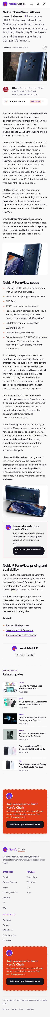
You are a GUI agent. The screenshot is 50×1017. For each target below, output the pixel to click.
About (21, 1009)
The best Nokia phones (17, 625)
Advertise (7, 940)
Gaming (6, 877)
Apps (29, 892)
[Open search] (38, 4)
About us (7, 920)
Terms (14, 1009)
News (5, 887)
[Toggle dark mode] (44, 4)
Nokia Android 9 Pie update (19, 630)
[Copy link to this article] (44, 47)
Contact (6, 925)
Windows (31, 882)
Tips (28, 887)
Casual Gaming (10, 882)
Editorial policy (9, 935)
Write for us (8, 930)
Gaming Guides (10, 892)
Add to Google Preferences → (28, 551)
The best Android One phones (21, 635)
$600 (13, 589)
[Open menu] (31, 4)
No (31, 655)
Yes (21, 655)
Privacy (6, 1009)
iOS (4, 908)
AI (4, 902)
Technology (32, 877)
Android (6, 897)
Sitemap (30, 1009)
